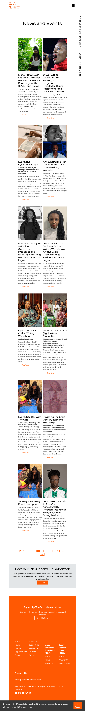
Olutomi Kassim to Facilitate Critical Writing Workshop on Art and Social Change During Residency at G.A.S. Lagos (54, 252)
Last (42, 554)
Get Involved (64, 663)
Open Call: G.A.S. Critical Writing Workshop (27, 333)
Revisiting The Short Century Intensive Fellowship (54, 420)
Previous (23, 551)
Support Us (34, 645)
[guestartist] (14, 5)
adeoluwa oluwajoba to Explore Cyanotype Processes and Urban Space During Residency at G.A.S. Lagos (29, 252)
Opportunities (21, 652)
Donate (42, 582)
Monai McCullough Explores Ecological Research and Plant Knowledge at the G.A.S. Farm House (29, 80)
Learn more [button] (27, 707)
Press (17, 655)
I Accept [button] (77, 705)
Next (62, 551)
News (17, 645)
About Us (33, 642)
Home (17, 642)
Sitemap (32, 655)
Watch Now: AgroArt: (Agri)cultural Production (55, 333)
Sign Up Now (42, 618)
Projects (32, 652)
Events (18, 648)
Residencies (34, 648)
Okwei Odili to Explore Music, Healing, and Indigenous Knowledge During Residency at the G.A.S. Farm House (53, 83)
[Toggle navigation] (73, 5)
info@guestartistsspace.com (28, 680)
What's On (63, 660)
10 (58, 551)
